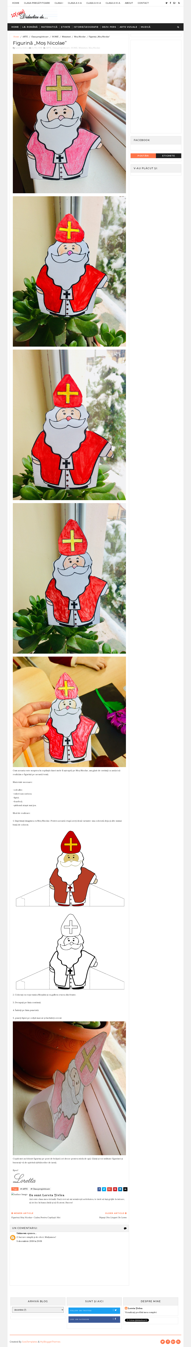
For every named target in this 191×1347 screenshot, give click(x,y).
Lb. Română (30, 27)
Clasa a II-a (75, 3)
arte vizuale (128, 27)
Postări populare (143, 156)
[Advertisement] (154, 86)
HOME (55, 36)
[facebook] (170, 3)
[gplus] (174, 3)
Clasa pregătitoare (39, 36)
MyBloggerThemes (50, 1341)
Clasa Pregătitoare (37, 3)
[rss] (179, 3)
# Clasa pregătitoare (40, 1189)
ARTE (25, 36)
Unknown (22, 1233)
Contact (143, 3)
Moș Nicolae (80, 36)
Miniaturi (66, 36)
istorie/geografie (86, 27)
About (129, 3)
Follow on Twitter (81, 1311)
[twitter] (166, 3)
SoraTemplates (29, 1341)
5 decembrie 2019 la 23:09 (29, 1241)
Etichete (168, 155)
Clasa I (59, 3)
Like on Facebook (79, 1319)
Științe (65, 27)
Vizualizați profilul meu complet (141, 1312)
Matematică (49, 27)
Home (15, 3)
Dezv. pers (109, 27)
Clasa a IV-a (113, 3)
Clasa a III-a (93, 3)
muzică (145, 27)
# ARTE (24, 1189)
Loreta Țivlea (135, 1308)
